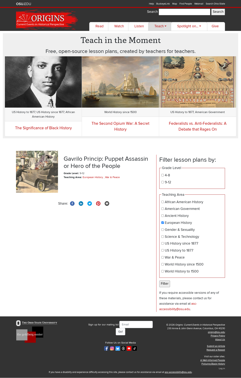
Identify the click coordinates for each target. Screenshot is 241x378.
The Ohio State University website (23, 3)
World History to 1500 (182, 271)
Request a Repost (216, 349)
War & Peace (112, 177)
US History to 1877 (179, 250)
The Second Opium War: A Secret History (120, 126)
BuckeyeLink (163, 3)
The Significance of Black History (43, 128)
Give (215, 26)
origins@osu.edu (216, 332)
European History (93, 177)
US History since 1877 (181, 243)
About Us (220, 339)
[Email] (107, 203)
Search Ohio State (215, 3)
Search (152, 12)
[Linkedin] (81, 203)
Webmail (198, 3)
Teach (159, 26)
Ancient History (177, 216)
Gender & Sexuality (180, 230)
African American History (184, 202)
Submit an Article (216, 346)
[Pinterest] (98, 203)
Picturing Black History (213, 363)
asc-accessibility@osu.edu (178, 372)
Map (174, 3)
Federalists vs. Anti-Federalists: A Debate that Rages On (198, 126)
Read (99, 26)
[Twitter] (89, 203)
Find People (185, 3)
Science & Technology (182, 237)
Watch (119, 26)
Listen (139, 26)
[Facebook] (72, 203)
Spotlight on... (187, 26)
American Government (182, 209)
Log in (222, 368)
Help (151, 3)
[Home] (47, 20)
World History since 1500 (184, 264)
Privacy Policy (218, 335)
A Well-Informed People (212, 360)
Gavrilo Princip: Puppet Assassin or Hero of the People (106, 162)
